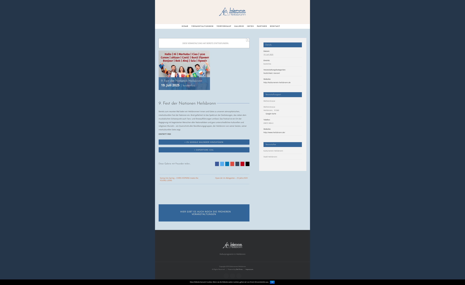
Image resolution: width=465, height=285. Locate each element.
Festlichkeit (268, 73)
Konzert (277, 73)
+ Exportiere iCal (204, 150)
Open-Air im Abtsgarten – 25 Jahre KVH (231, 178)
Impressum (249, 269)
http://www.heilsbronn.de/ (274, 132)
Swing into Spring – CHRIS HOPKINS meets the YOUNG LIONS (179, 179)
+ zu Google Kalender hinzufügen (204, 142)
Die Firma (239, 269)
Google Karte (270, 113)
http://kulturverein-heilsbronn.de (277, 82)
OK (272, 282)
